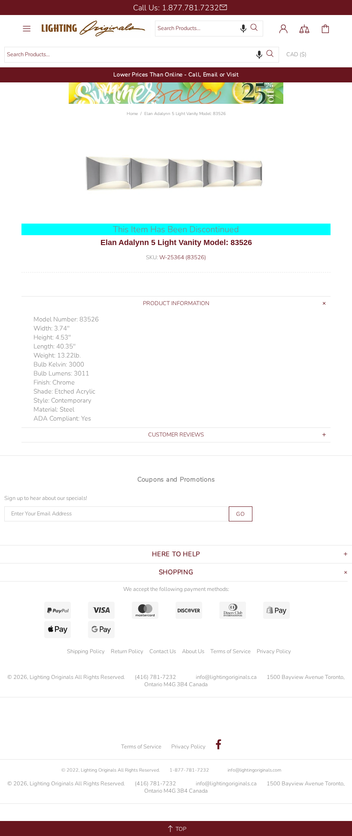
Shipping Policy (86, 651)
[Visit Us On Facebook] (218, 745)
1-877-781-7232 (189, 770)
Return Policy (127, 651)
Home (132, 114)
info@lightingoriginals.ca (226, 677)
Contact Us (162, 651)
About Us (193, 651)
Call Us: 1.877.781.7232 (176, 8)
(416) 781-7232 (155, 677)
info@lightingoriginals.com (254, 770)
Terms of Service (230, 651)
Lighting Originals (95, 28)
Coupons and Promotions (176, 479)
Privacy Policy (274, 651)
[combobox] (209, 28)
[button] (243, 28)
